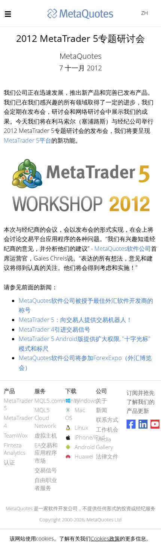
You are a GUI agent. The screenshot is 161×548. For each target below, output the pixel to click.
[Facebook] (131, 424)
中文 (143, 12)
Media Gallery (104, 443)
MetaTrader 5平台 (27, 140)
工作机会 (107, 429)
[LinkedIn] (143, 424)
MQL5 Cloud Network (45, 417)
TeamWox (16, 435)
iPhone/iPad (90, 437)
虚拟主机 (45, 435)
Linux (81, 427)
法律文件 (107, 456)
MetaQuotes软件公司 (122, 248)
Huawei (84, 456)
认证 (9, 462)
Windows (86, 400)
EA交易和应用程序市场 (46, 453)
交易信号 (45, 470)
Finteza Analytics (14, 449)
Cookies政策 (105, 538)
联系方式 (107, 419)
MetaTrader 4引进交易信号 (54, 329)
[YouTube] (155, 424)
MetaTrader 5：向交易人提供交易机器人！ (75, 320)
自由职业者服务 (45, 483)
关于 (101, 400)
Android (85, 447)
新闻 (101, 410)
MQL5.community (56, 400)
